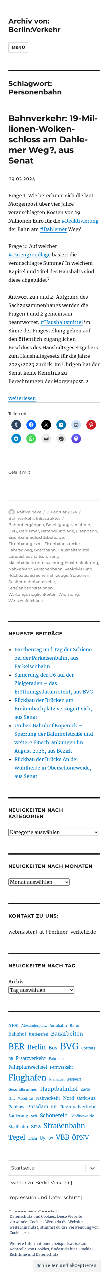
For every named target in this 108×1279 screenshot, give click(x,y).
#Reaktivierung (80, 221)
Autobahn (58, 1025)
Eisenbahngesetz (25, 543)
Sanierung (18, 1116)
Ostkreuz (86, 1098)
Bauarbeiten (67, 1033)
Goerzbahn (45, 549)
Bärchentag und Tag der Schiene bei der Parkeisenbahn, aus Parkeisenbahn (53, 657)
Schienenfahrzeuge (49, 575)
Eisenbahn (86, 530)
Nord (68, 1098)
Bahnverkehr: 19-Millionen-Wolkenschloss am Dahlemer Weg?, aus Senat (53, 139)
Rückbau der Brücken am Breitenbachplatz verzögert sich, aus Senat (53, 708)
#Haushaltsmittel (61, 322)
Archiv (16, 982)
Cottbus (88, 1048)
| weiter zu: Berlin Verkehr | (40, 1182)
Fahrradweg (20, 549)
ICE (11, 1098)
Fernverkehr (61, 1067)
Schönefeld (54, 1115)
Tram (32, 1138)
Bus (53, 1048)
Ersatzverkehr (31, 1058)
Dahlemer (29, 530)
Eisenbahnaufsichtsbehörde (36, 537)
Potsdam (37, 1106)
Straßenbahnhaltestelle (31, 581)
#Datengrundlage (29, 255)
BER (16, 1047)
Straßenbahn (64, 1126)
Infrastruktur (48, 518)
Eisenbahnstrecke (62, 543)
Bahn (74, 1025)
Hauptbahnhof (59, 1089)
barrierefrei (38, 1034)
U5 (43, 1138)
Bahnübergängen (26, 524)
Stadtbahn (18, 1126)
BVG (12, 530)
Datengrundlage (57, 530)
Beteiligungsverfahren (68, 524)
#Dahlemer (53, 229)
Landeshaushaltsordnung (33, 556)
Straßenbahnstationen (30, 588)
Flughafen (27, 1078)
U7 (50, 1138)
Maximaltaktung (81, 562)
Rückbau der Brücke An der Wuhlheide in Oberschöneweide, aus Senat (52, 767)
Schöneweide (82, 1116)
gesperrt (74, 1079)
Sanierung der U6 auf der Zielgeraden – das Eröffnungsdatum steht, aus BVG (53, 683)
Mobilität (25, 1099)
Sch (34, 1116)
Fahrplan (56, 1059)
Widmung (68, 594)
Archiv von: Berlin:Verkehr (34, 25)
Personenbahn (48, 569)
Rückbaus (18, 575)
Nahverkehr (20, 569)
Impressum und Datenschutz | (45, 1197)
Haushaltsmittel (73, 549)
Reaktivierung (78, 569)
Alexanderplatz (34, 1026)
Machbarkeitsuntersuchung (35, 562)
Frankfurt (56, 1079)
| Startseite (21, 1168)
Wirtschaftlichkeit (25, 600)
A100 (13, 1025)
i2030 (85, 1089)
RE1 (54, 1107)
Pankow (16, 1106)
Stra (36, 1126)
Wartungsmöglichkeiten (32, 594)
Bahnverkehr (21, 518)
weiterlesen (22, 398)
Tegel (16, 1137)
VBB (62, 1137)
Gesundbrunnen (23, 1089)
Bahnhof (17, 1034)
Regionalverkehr (78, 1106)
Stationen (79, 575)
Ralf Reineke (29, 511)
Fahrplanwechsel (27, 1067)
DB (10, 1059)
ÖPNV (80, 1137)
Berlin (36, 1047)
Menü (18, 47)
